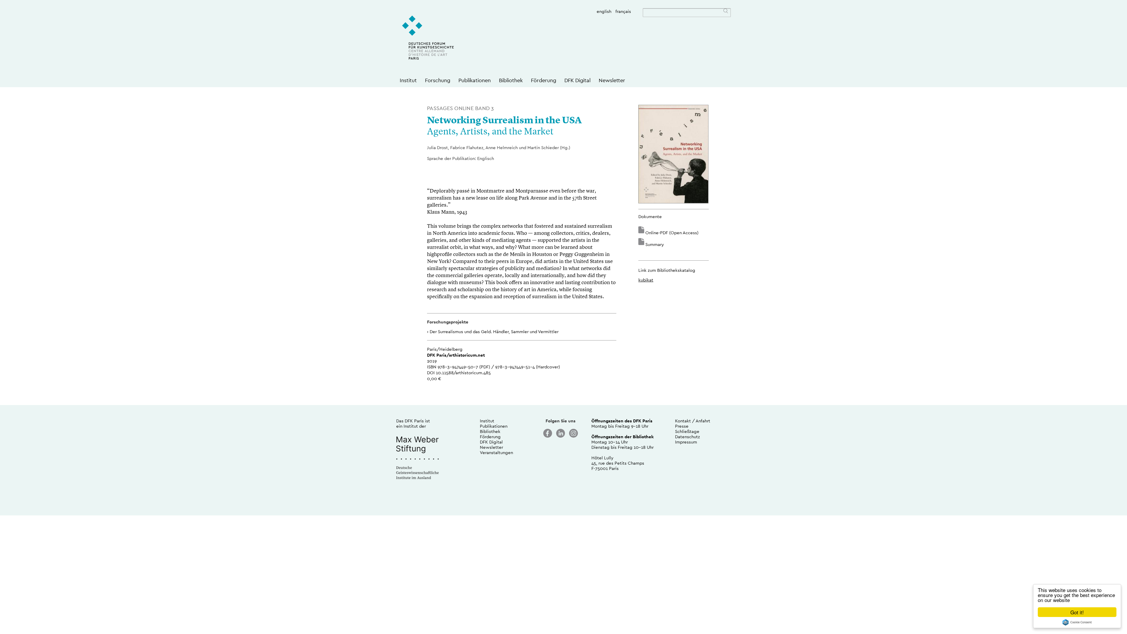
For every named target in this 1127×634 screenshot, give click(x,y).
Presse (682, 426)
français (623, 11)
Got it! (1077, 612)
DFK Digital (577, 80)
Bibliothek (511, 80)
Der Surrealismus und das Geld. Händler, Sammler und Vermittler (494, 331)
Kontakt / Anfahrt (692, 421)
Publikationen (474, 80)
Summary (654, 244)
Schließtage (687, 431)
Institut (408, 80)
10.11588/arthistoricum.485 (463, 372)
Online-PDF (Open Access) (672, 232)
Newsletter (612, 80)
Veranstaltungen (496, 452)
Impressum (686, 442)
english (604, 11)
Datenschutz (687, 436)
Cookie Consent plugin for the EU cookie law (1077, 622)
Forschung (437, 80)
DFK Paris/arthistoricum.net (456, 355)
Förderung (543, 80)
